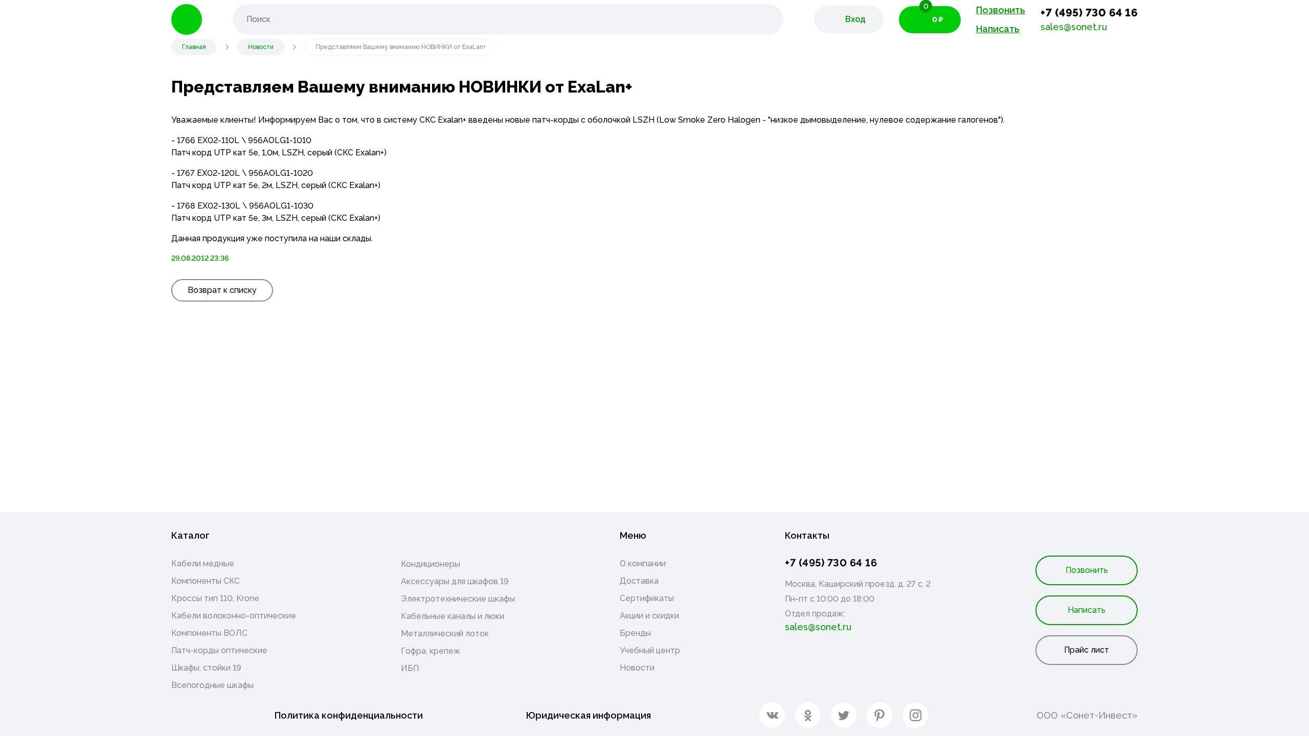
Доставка (639, 581)
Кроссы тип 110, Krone (215, 598)
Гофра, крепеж (430, 651)
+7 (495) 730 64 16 (1089, 12)
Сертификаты (647, 598)
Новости (637, 668)
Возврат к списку (222, 290)
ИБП (410, 668)
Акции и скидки (649, 615)
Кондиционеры (430, 564)
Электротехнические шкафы (458, 599)
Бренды (635, 633)
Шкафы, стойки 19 (206, 668)
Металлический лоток (445, 633)
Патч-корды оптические (219, 650)
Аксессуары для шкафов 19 (455, 581)
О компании (643, 563)
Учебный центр (650, 650)
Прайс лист (1086, 650)
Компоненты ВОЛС (209, 633)
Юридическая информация (588, 715)
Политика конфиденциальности (349, 715)
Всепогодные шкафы (212, 685)
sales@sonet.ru (1074, 26)
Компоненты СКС (205, 581)
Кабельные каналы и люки (452, 616)
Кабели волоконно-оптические (233, 615)
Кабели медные (202, 563)
